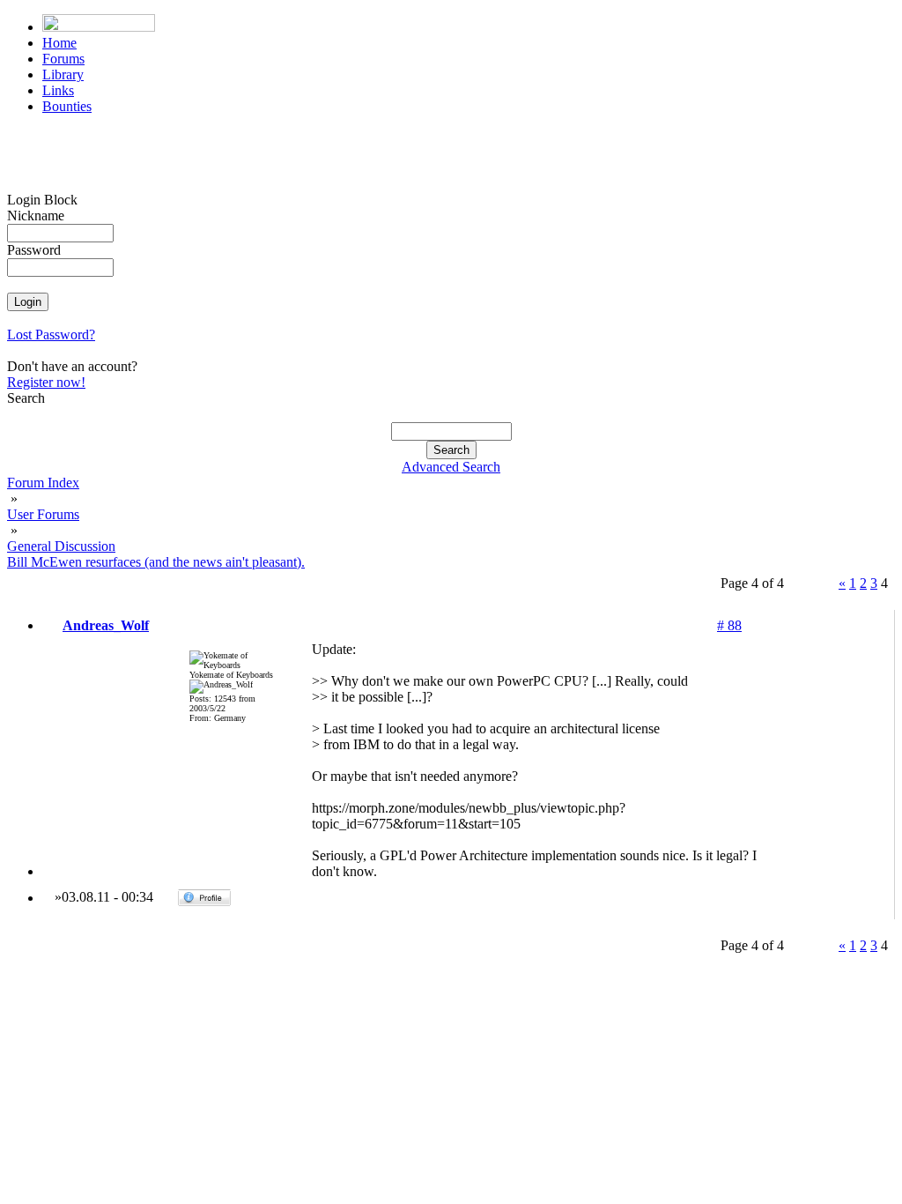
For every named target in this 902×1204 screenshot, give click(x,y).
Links (58, 90)
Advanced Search (451, 466)
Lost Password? (51, 334)
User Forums (43, 514)
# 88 (729, 625)
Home (59, 42)
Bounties (67, 106)
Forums (63, 58)
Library (63, 74)
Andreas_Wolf (106, 625)
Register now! (46, 382)
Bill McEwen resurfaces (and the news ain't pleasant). (156, 561)
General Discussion (61, 546)
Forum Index (43, 482)
